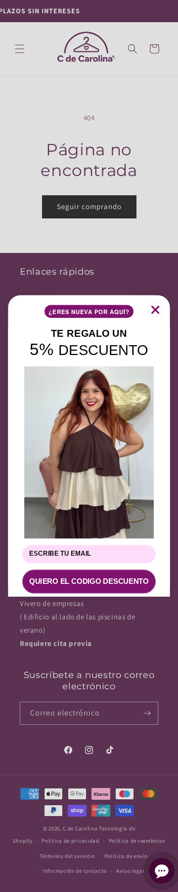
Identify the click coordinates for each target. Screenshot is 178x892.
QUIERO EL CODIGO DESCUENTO (88, 581)
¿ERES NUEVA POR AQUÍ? (89, 312)
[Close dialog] (155, 310)
